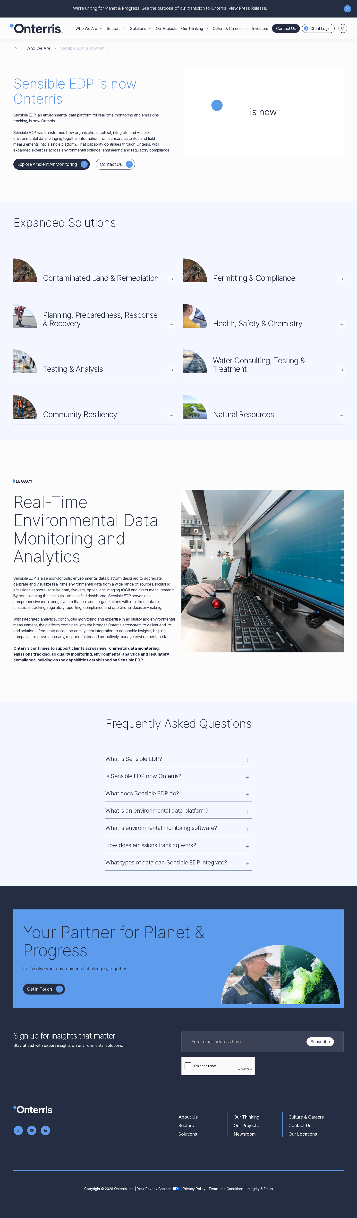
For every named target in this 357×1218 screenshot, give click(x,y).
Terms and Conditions (226, 1189)
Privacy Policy (194, 1189)
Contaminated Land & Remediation (101, 278)
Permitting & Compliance (254, 278)
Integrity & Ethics (260, 1189)
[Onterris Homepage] (15, 48)
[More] (101, 28)
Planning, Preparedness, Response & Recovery (100, 319)
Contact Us (286, 28)
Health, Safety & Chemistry (257, 323)
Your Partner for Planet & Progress (113, 941)
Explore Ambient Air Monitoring (47, 164)
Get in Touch (39, 989)
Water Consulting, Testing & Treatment (259, 365)
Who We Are (38, 48)
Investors (260, 28)
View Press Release (247, 8)
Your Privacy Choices (154, 1189)
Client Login (320, 28)
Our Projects (166, 28)
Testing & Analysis (73, 369)
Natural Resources (243, 414)
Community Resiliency (80, 414)
